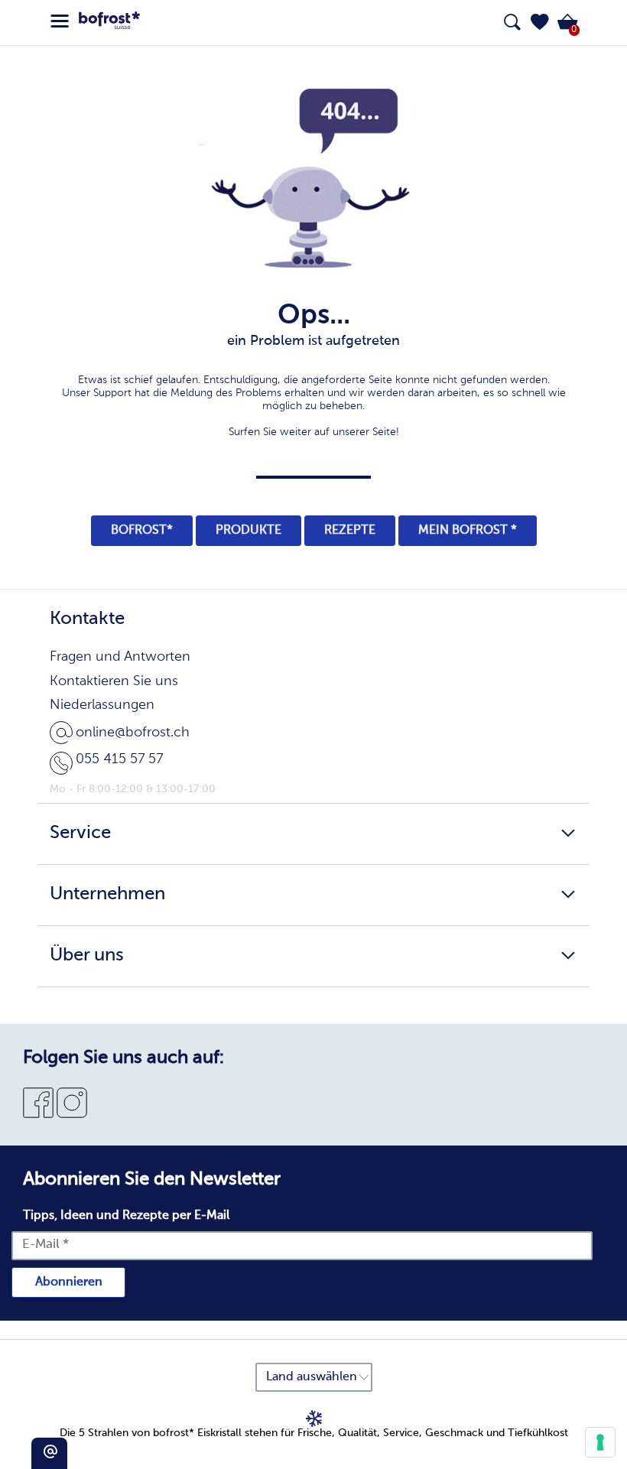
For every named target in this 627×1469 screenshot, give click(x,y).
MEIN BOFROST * (467, 531)
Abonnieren (68, 1282)
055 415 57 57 (119, 759)
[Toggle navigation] (60, 21)
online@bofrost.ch (133, 732)
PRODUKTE (248, 531)
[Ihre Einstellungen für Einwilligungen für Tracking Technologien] (600, 1442)
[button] (539, 22)
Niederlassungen (102, 705)
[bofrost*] (109, 22)
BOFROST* (142, 531)
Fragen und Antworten (120, 657)
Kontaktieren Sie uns (114, 681)
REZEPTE (349, 531)
